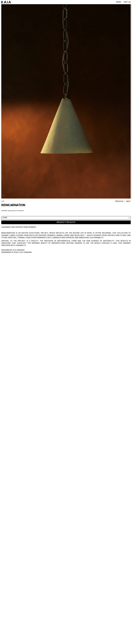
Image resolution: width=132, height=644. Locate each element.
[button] (66, 101)
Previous (119, 201)
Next (128, 201)
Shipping (4, 210)
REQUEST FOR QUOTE (66, 222)
